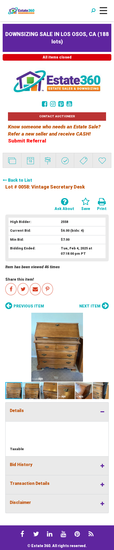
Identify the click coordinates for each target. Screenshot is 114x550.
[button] (57, 347)
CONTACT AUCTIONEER (57, 116)
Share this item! (19, 279)
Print (102, 209)
